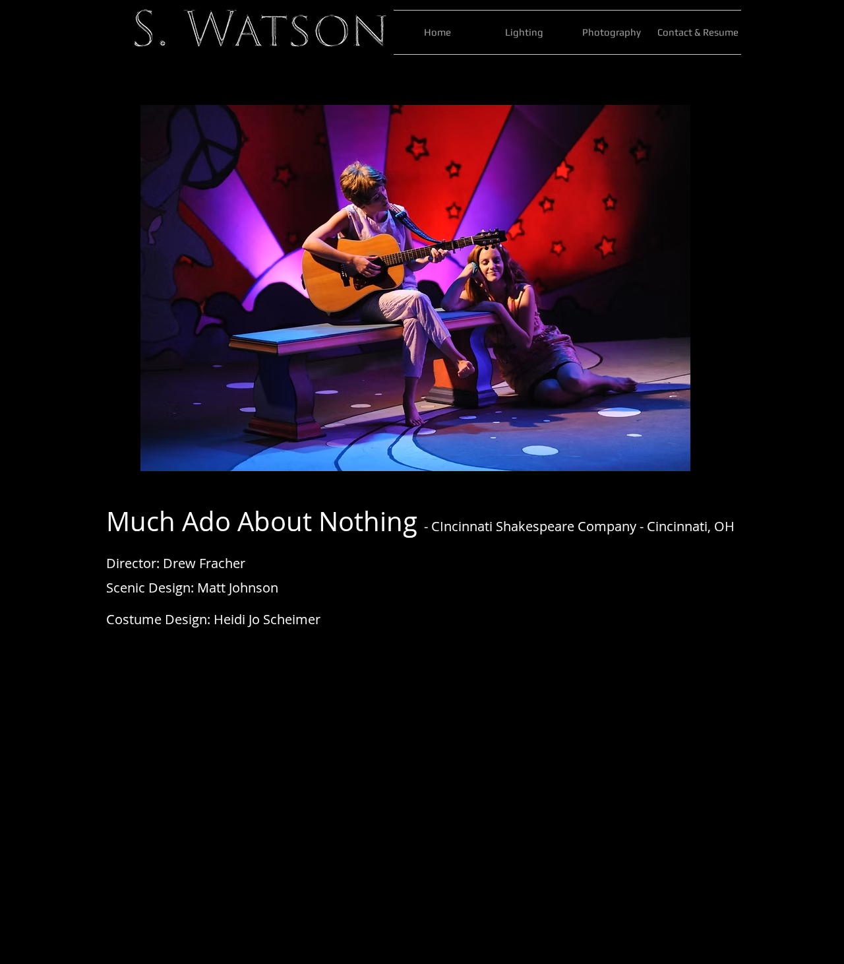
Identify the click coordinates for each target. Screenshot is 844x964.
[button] (415, 288)
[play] (686, 460)
